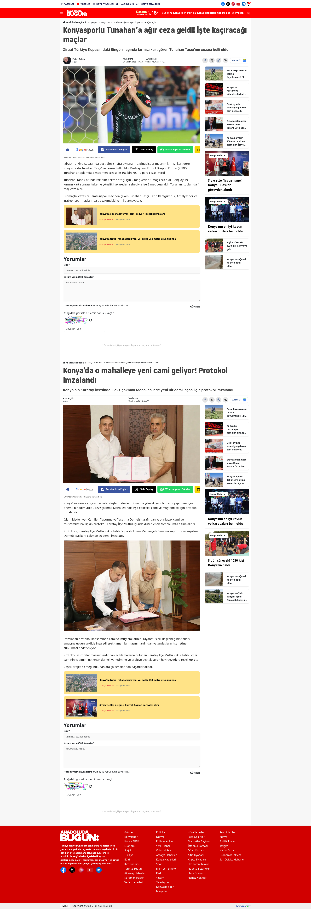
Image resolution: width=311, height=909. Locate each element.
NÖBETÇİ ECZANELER (150, 4)
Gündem (129, 832)
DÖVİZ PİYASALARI (105, 4)
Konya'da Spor (165, 887)
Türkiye (128, 855)
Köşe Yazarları (196, 832)
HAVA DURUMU (127, 4)
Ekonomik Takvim (198, 864)
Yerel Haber (163, 846)
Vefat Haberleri (133, 882)
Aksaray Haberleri (135, 873)
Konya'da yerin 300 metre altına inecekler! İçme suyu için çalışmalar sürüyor (236, 141)
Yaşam (160, 877)
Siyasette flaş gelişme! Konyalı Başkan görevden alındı (225, 185)
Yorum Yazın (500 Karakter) (79, 276)
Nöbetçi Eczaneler (199, 868)
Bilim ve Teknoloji (166, 868)
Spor (159, 864)
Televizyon (162, 882)
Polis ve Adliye (164, 841)
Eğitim (128, 859)
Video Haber (163, 850)
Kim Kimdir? (131, 864)
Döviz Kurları (196, 850)
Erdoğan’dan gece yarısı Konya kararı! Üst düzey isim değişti (236, 124)
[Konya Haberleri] (227, 163)
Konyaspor (92, 22)
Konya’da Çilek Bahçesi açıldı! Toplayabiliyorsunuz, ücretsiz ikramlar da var (236, 597)
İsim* (67, 264)
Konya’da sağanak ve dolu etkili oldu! (237, 263)
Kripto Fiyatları (197, 859)
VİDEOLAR (85, 4)
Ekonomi (129, 846)
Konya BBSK (131, 841)
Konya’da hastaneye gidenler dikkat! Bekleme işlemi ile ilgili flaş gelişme (237, 91)
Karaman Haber (134, 877)
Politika (160, 832)
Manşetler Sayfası (199, 841)
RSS (66, 905)
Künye (223, 837)
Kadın (159, 873)
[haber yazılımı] (243, 906)
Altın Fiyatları (196, 855)
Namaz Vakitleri (197, 877)
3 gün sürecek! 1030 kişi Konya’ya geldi (237, 246)
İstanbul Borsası (198, 846)
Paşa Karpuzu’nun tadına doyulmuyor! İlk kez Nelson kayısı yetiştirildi (237, 74)
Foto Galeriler (196, 837)
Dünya (160, 837)
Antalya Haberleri (166, 855)
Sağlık (128, 850)
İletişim (223, 846)
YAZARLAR (69, 4)
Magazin (161, 891)
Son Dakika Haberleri (232, 859)
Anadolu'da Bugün (74, 22)
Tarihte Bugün (133, 868)
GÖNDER (195, 306)
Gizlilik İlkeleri (227, 841)
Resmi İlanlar (227, 832)
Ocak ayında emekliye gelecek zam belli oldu (236, 107)
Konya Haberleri (95, 362)
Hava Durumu (196, 873)
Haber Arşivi (226, 850)
